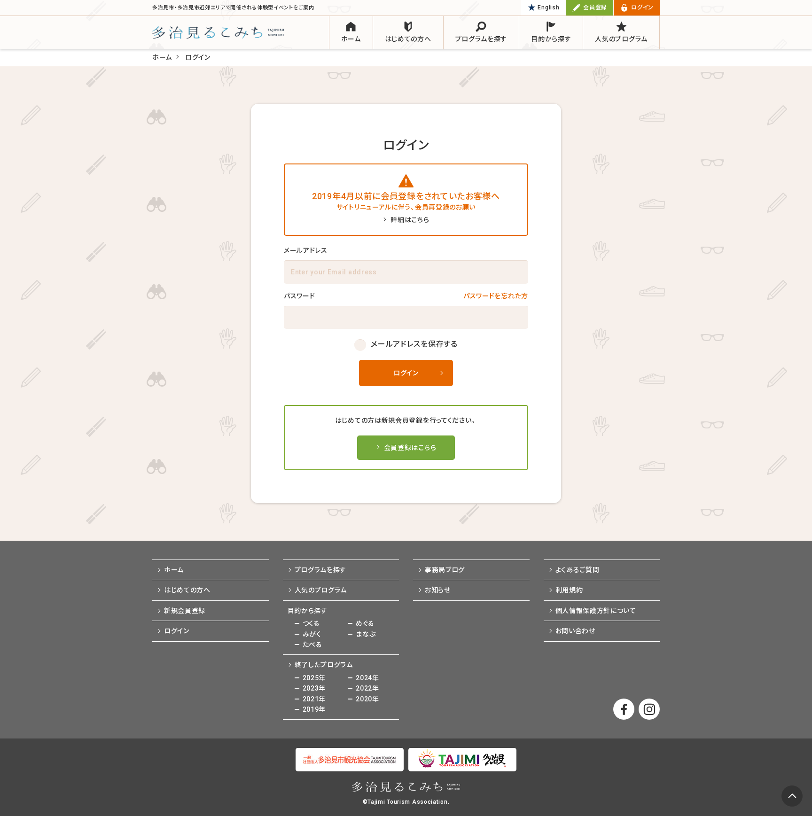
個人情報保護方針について (595, 610)
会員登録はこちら (410, 447)
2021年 (314, 699)
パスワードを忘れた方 (495, 296)
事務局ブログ (445, 570)
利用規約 (569, 590)
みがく (312, 634)
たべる (312, 644)
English (548, 7)
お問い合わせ (575, 631)
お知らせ (438, 590)
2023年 (314, 688)
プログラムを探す (321, 570)
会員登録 (595, 7)
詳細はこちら (409, 220)
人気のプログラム (321, 590)
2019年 (314, 709)
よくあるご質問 (577, 570)
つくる (311, 623)
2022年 (367, 688)
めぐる (365, 623)
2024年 (367, 678)
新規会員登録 (184, 610)
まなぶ (365, 634)
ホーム (162, 57)
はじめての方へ (187, 590)
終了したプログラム (324, 664)
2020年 (367, 699)
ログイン (642, 7)
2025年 (314, 678)
